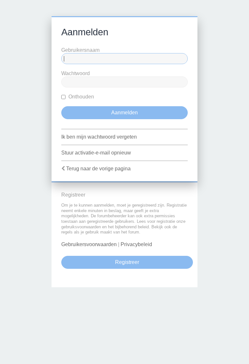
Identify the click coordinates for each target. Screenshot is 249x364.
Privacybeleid (136, 244)
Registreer (127, 262)
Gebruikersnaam (80, 50)
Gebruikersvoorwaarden (89, 244)
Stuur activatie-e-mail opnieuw (96, 152)
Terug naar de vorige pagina (98, 168)
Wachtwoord (75, 73)
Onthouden (80, 96)
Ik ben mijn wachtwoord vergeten (99, 137)
